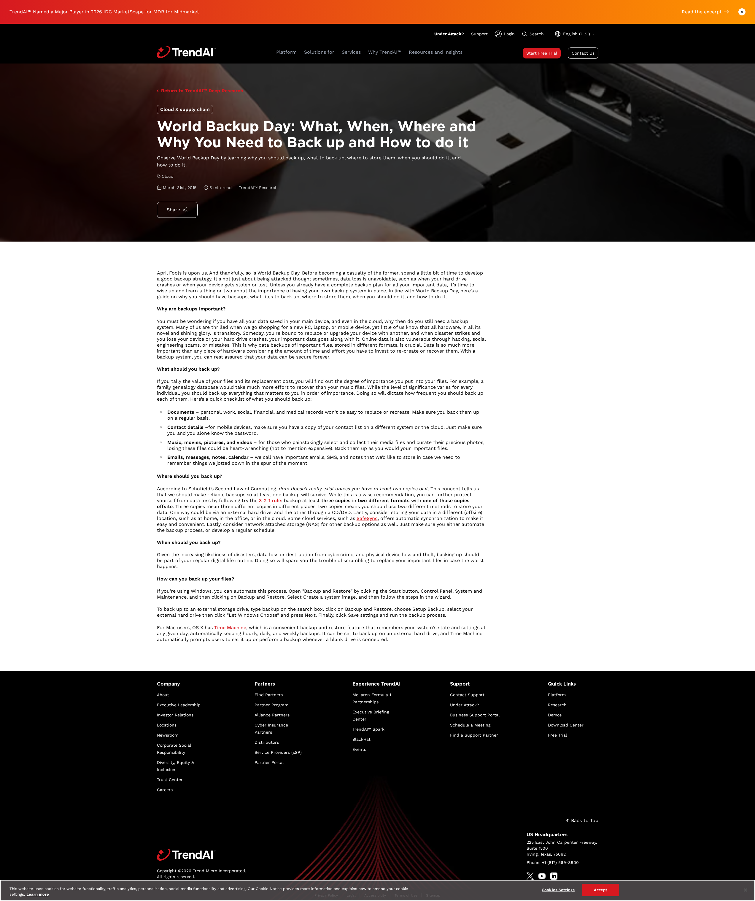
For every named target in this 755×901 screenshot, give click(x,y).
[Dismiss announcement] (742, 11)
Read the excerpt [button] (702, 12)
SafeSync (367, 518)
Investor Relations (175, 715)
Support (479, 33)
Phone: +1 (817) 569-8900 (553, 862)
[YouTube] (542, 876)
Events (359, 749)
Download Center (566, 725)
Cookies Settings (558, 890)
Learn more (37, 894)
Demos (555, 715)
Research (557, 704)
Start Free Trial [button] (541, 53)
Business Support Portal (475, 715)
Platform (557, 694)
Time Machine (230, 627)
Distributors (267, 742)
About (163, 694)
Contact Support (467, 694)
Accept (601, 890)
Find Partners (269, 694)
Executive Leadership (179, 704)
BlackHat (361, 739)
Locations (167, 725)
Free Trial (557, 735)
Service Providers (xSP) (278, 752)
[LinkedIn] (553, 876)
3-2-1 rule (270, 500)
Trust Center (170, 779)
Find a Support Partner (474, 735)
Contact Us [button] (583, 53)
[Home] (201, 855)
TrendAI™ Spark (368, 729)
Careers (165, 789)
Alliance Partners (272, 715)
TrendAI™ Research (258, 187)
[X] (530, 876)
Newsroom (167, 735)
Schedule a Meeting (470, 725)
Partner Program (271, 704)
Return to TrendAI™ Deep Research (202, 90)
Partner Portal (269, 762)
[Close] (745, 890)
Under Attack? (449, 33)
